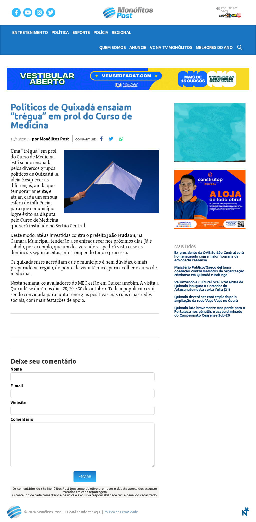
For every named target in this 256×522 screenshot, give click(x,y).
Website (18, 402)
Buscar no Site (240, 47)
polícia (101, 32)
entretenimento (30, 32)
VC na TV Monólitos (171, 47)
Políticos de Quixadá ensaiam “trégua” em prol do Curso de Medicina (71, 116)
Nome (16, 369)
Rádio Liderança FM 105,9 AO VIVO (230, 15)
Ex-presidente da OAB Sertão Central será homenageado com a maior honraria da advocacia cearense (209, 256)
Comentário (21, 419)
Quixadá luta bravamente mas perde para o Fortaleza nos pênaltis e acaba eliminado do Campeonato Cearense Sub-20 (209, 311)
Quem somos (112, 47)
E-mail (16, 386)
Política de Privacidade (121, 512)
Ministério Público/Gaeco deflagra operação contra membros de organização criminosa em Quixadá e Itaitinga (209, 271)
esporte (81, 32)
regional (121, 32)
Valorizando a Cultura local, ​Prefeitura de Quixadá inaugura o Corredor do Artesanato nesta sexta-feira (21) (208, 286)
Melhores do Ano (214, 47)
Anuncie (137, 47)
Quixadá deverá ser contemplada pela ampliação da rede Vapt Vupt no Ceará (206, 299)
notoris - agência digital (244, 512)
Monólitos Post (128, 12)
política (60, 32)
